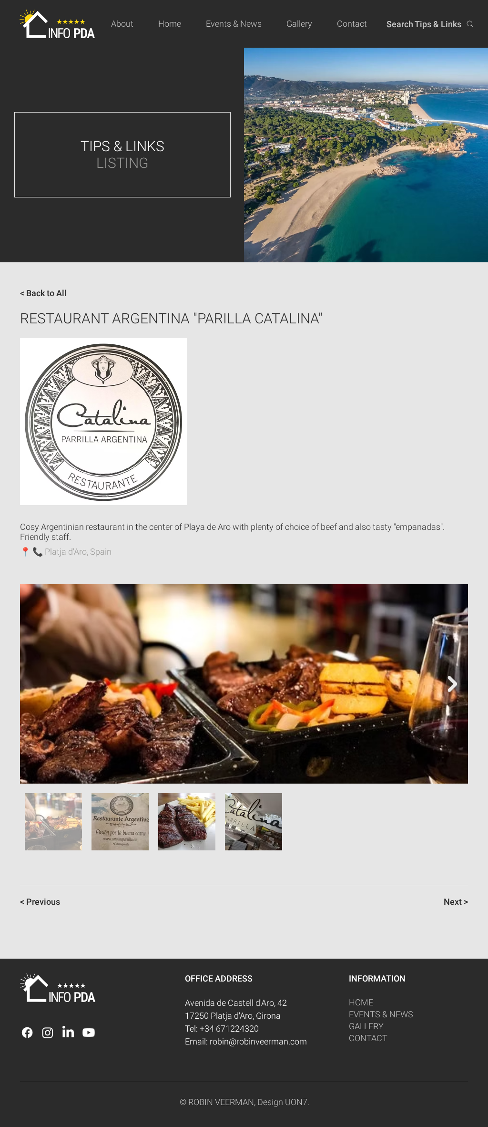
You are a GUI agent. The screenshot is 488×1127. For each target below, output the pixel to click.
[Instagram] (48, 1032)
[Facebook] (27, 1032)
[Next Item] (452, 684)
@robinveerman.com (268, 1041)
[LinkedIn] (68, 1032)
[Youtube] (88, 1032)
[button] (127, 24)
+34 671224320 (229, 1029)
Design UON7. (283, 1102)
